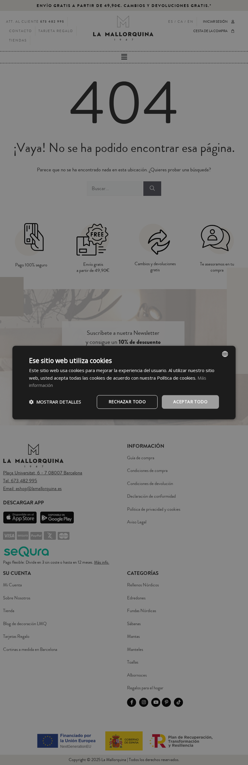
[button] (55, 402)
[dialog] (124, 382)
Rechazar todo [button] (127, 401)
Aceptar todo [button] (190, 401)
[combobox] (225, 354)
